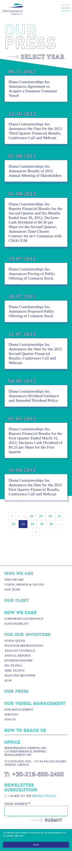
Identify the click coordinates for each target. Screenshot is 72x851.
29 (41, 516)
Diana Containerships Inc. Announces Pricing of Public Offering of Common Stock (32, 273)
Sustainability (16, 623)
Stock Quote (14, 640)
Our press (16, 691)
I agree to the (32, 795)
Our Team (12, 589)
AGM (7, 680)
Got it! (36, 844)
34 (32, 524)
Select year (43, 56)
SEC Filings (13, 665)
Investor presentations (23, 645)
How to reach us (25, 730)
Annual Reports (17, 655)
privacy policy (44, 795)
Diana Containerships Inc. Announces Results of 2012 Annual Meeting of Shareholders (35, 171)
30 (50, 516)
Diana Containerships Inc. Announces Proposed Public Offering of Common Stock (31, 311)
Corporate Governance (23, 618)
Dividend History (18, 660)
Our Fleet (16, 600)
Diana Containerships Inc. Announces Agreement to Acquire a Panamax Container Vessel (33, 89)
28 (31, 516)
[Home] (13, 9)
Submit (53, 820)
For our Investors (27, 634)
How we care (20, 612)
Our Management (18, 709)
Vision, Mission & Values (24, 584)
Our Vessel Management (35, 703)
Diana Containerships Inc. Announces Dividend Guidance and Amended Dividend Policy (34, 395)
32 (13, 524)
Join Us (10, 719)
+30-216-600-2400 (38, 774)
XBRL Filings (14, 670)
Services (11, 714)
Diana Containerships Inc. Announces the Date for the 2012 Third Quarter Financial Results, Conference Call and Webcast (35, 131)
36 (51, 524)
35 (42, 524)
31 (59, 516)
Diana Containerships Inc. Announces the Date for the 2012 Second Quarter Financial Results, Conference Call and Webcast (35, 353)
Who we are (19, 573)
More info (19, 835)
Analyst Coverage (19, 650)
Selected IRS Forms (19, 675)
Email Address (16, 803)
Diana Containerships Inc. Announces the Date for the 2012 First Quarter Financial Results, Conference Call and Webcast (35, 487)
